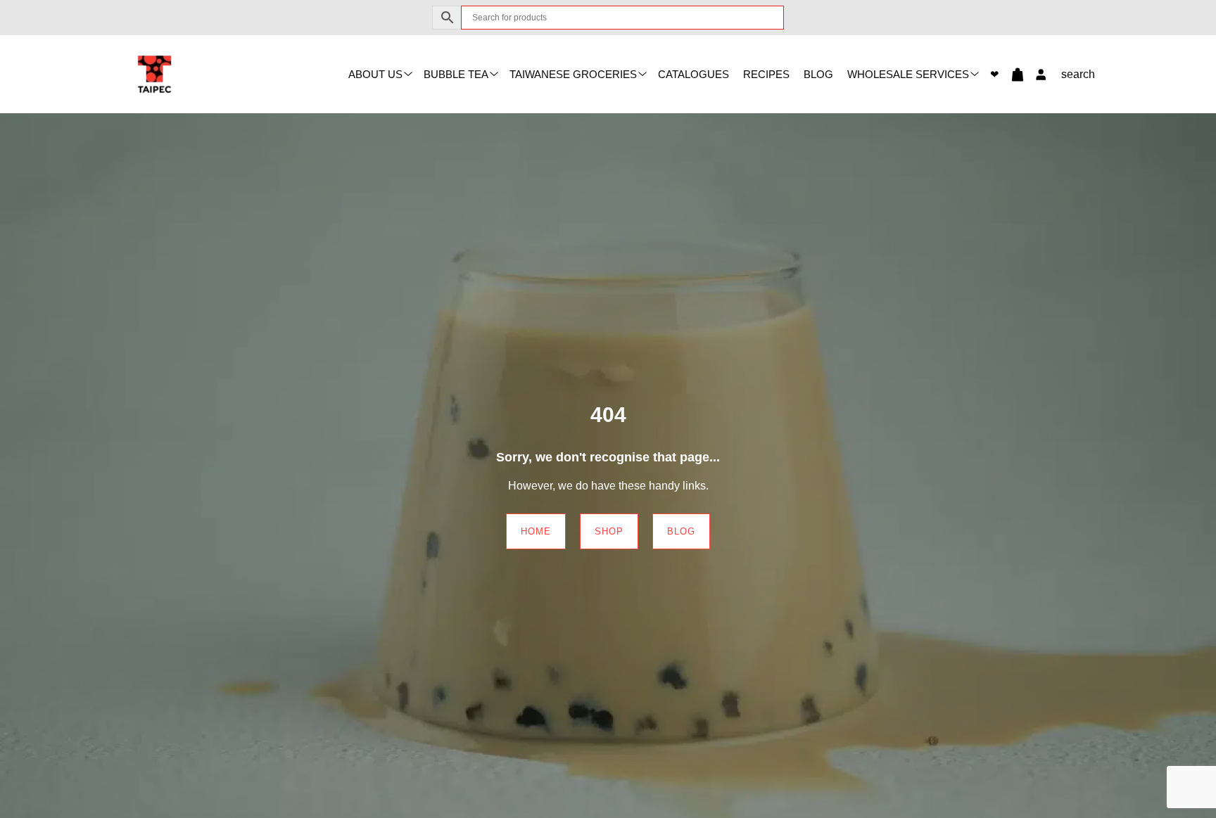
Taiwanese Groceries (573, 74)
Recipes (766, 74)
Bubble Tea (456, 74)
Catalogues (693, 74)
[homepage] (154, 73)
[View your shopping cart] (1012, 75)
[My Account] (1037, 75)
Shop (609, 531)
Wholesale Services (908, 74)
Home (536, 531)
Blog (818, 74)
